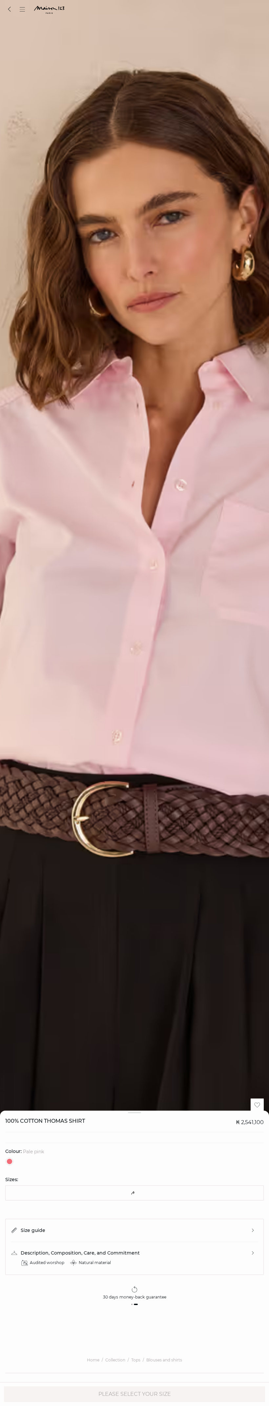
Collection (115, 1359)
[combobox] (134, 1192)
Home (93, 1359)
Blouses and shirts (164, 1359)
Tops (135, 1359)
